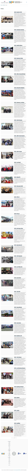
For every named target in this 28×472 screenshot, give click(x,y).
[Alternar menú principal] (26, 2)
